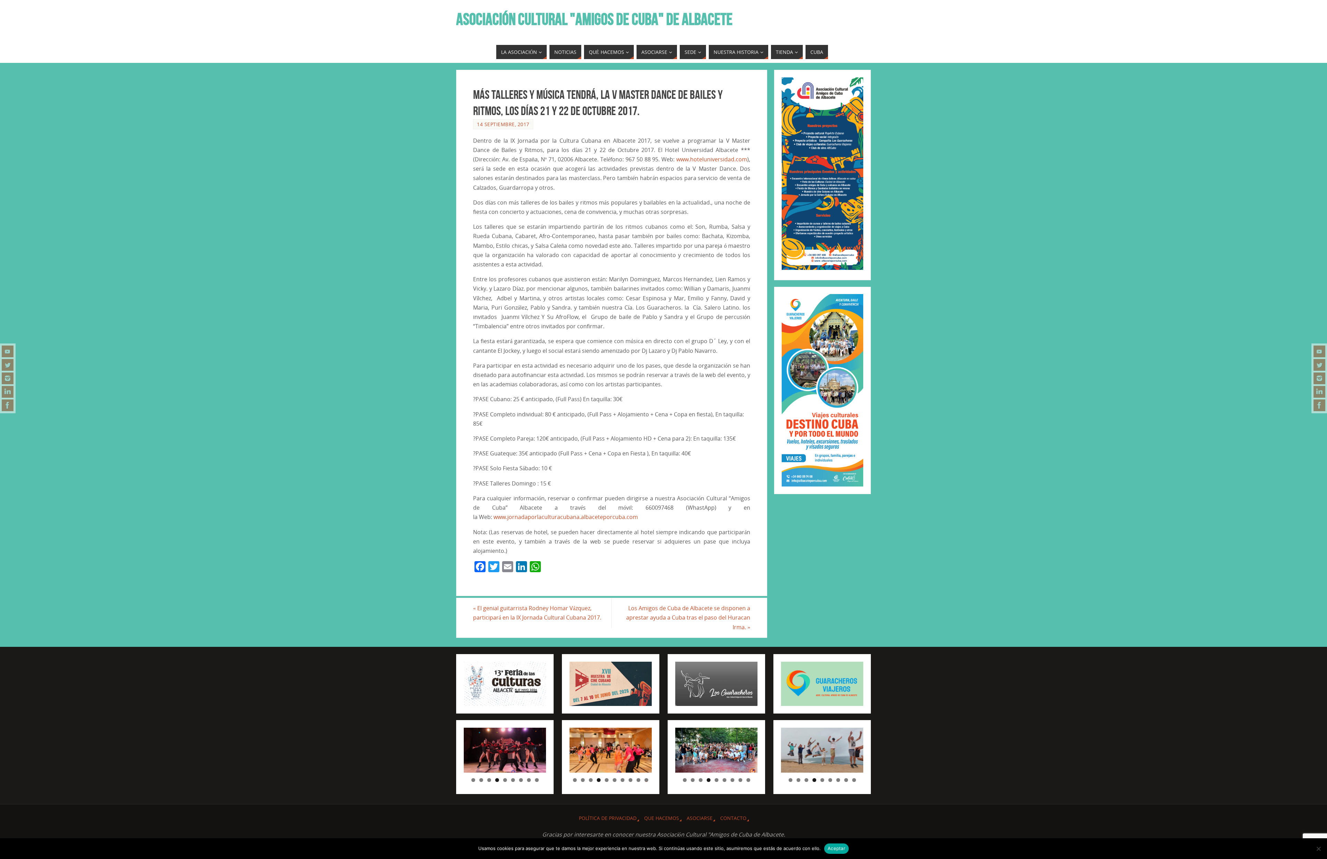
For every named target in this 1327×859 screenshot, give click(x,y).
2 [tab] (481, 780)
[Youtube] (7, 351)
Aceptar (836, 848)
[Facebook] (7, 405)
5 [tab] (505, 780)
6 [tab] (513, 780)
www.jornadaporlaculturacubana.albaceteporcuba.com (565, 517)
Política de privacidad (608, 818)
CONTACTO (733, 818)
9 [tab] (537, 780)
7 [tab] (521, 780)
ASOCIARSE (700, 818)
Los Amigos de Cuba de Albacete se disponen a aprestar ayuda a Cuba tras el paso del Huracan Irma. (688, 617)
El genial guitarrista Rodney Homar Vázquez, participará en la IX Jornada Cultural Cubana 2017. (537, 612)
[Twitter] (7, 365)
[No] (1318, 848)
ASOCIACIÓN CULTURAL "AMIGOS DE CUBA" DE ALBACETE (594, 19)
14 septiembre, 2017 (503, 124)
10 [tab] (646, 780)
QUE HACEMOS (661, 818)
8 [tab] (529, 780)
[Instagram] (7, 378)
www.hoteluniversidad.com (711, 159)
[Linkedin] (7, 392)
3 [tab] (489, 780)
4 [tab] (497, 780)
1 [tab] (473, 780)
